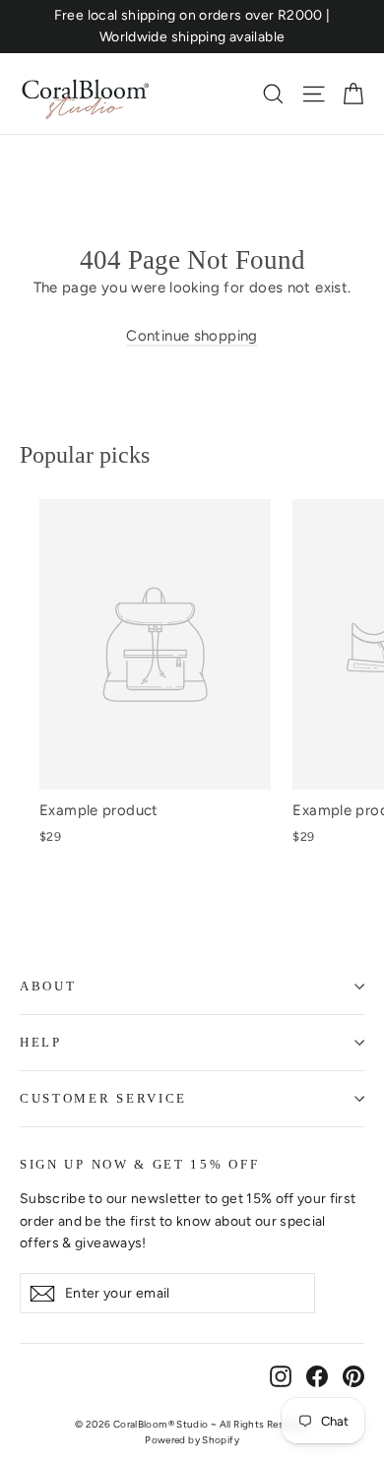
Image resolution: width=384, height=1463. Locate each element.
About (48, 986)
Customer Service (103, 1098)
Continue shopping (191, 336)
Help (41, 1042)
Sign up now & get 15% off (139, 1164)
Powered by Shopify (192, 1439)
